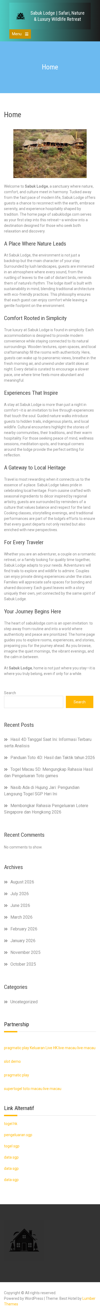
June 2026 (20, 905)
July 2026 (19, 893)
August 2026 (22, 881)
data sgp (11, 1180)
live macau (67, 1048)
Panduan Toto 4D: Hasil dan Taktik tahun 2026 (52, 757)
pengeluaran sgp (18, 1135)
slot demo (12, 1061)
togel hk (10, 1123)
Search (10, 693)
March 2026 (21, 917)
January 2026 (22, 940)
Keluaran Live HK (44, 1048)
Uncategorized (24, 1001)
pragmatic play (16, 1048)
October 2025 (23, 964)
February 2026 (23, 928)
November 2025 (25, 952)
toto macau (32, 1089)
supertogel (13, 1089)
